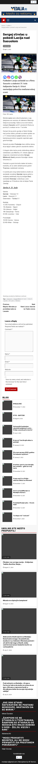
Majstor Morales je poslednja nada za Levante (9, 307)
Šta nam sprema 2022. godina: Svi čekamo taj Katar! (23, 453)
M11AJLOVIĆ (17, 404)
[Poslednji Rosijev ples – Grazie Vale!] (7, 505)
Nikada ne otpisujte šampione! (15, 600)
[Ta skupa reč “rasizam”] (7, 517)
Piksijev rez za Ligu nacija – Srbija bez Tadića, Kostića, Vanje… (18, 563)
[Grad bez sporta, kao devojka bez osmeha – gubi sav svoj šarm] (7, 468)
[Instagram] (8, 77)
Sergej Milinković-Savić (20, 299)
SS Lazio (11, 300)
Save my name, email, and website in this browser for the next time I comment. (18, 382)
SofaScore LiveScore (20, 296)
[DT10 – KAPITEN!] (7, 417)
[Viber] (20, 77)
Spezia (5, 300)
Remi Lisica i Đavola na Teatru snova (28, 306)
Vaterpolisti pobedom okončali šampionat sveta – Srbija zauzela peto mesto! (22, 428)
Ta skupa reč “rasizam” (21, 516)
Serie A (30, 299)
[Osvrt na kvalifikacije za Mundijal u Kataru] (7, 493)
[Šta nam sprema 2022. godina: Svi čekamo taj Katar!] (7, 455)
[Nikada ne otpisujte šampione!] (19, 585)
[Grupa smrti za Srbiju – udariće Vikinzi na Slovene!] (7, 481)
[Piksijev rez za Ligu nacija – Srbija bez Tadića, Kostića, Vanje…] (19, 546)
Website (8, 369)
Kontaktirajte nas (19, 754)
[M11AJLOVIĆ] (7, 405)
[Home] (4, 20)
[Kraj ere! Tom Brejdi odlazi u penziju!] (7, 443)
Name (7, 354)
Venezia (17, 300)
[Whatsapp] (16, 77)
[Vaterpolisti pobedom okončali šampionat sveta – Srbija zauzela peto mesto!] (7, 430)
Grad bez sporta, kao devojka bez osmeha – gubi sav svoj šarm (23, 466)
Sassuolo (9, 299)
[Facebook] (5, 77)
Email (7, 362)
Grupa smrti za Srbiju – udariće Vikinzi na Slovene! (22, 479)
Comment (8, 329)
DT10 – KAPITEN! (19, 415)
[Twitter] (12, 77)
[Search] (35, 20)
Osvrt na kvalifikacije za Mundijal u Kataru (21, 491)
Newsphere (22, 762)
